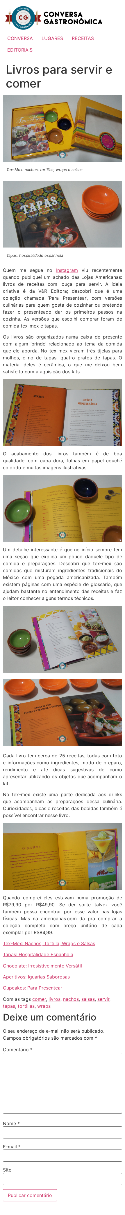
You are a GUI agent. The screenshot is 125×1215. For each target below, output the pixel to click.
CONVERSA (20, 38)
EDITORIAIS (20, 50)
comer (39, 999)
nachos (71, 999)
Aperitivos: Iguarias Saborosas (36, 977)
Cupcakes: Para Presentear (32, 988)
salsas (88, 999)
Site (7, 1169)
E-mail (12, 1146)
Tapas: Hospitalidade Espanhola (38, 954)
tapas (9, 1006)
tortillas (26, 1006)
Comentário (18, 1049)
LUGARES (52, 38)
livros (54, 999)
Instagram (67, 270)
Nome (11, 1123)
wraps (44, 1006)
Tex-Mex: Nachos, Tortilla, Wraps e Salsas (49, 943)
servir (103, 999)
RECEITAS (83, 38)
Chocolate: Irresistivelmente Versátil (42, 966)
